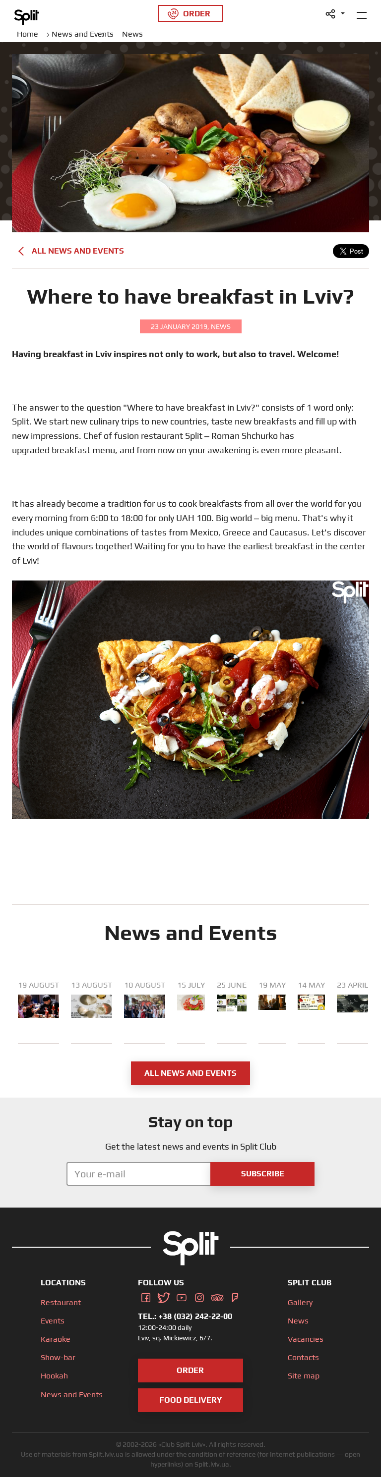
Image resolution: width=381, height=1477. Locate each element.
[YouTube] (182, 1296)
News (298, 1320)
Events (52, 1320)
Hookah (54, 1375)
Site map (303, 1375)
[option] (38, 1012)
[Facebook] (146, 1296)
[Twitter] (164, 1296)
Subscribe (262, 1173)
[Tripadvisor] (217, 1296)
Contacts (303, 1357)
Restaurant (61, 1302)
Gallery (300, 1302)
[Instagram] (199, 1296)
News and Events (72, 1394)
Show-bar (58, 1357)
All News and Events (78, 251)
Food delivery (190, 1400)
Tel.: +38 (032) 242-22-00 (185, 1316)
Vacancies (305, 1339)
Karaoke (55, 1339)
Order (190, 1370)
